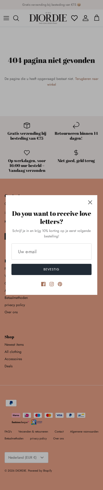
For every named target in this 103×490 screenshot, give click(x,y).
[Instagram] (51, 284)
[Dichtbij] (90, 202)
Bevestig (51, 269)
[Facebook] (43, 284)
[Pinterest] (60, 284)
